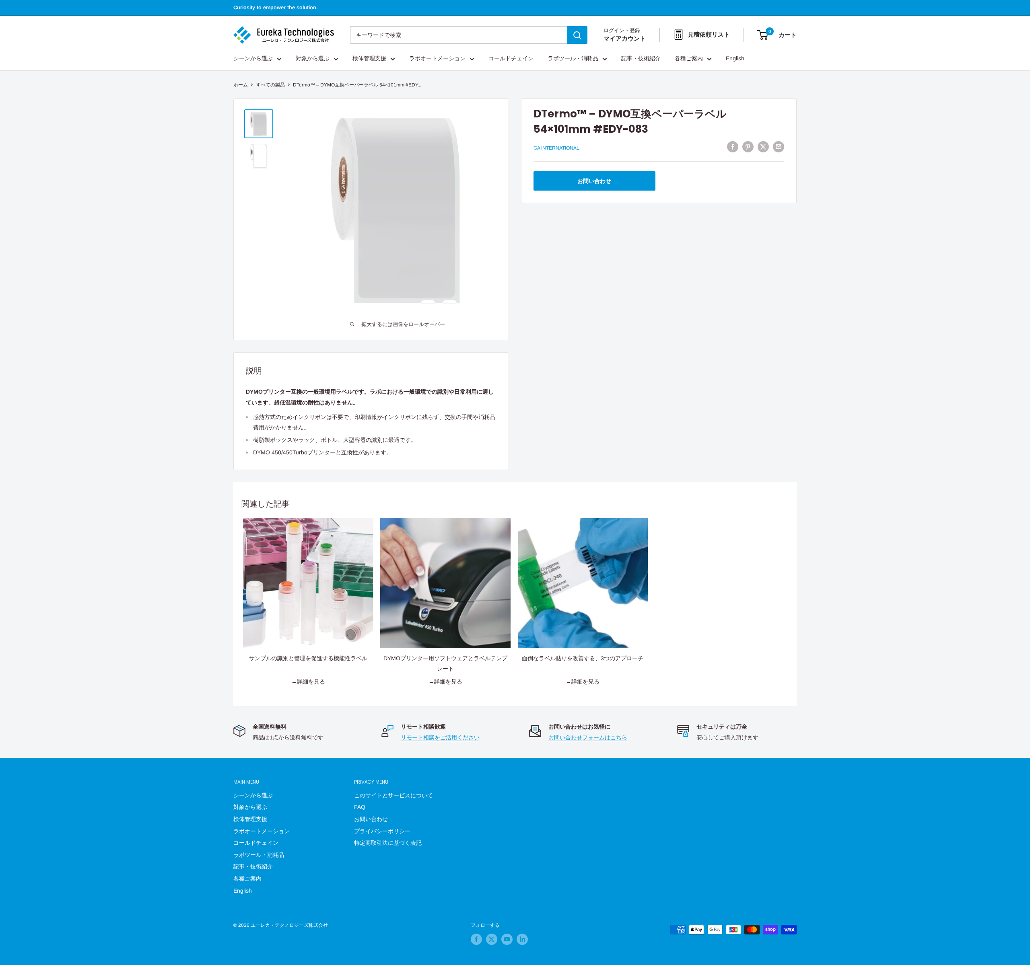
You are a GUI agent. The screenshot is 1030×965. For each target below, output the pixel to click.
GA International (556, 148)
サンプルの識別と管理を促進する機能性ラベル (308, 658)
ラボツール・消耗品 (573, 58)
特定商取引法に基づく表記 (388, 843)
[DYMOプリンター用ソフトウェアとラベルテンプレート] (445, 583)
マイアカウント (625, 38)
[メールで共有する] (778, 146)
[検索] (577, 35)
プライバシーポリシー (382, 831)
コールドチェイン (511, 58)
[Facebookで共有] (732, 146)
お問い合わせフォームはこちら (587, 737)
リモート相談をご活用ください (440, 737)
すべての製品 (270, 85)
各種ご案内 (689, 58)
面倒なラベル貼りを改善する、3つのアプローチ (582, 658)
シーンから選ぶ (253, 58)
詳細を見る (311, 681)
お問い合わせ (594, 181)
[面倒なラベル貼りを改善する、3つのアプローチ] (583, 583)
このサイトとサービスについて (393, 795)
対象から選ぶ (313, 58)
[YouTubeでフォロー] (507, 939)
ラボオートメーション (437, 58)
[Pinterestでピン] (748, 146)
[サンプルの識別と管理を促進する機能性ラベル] (308, 583)
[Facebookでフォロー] (476, 939)
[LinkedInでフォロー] (522, 939)
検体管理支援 (369, 58)
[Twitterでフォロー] (491, 939)
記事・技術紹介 (641, 58)
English (735, 58)
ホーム (240, 85)
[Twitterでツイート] (763, 146)
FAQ (359, 807)
